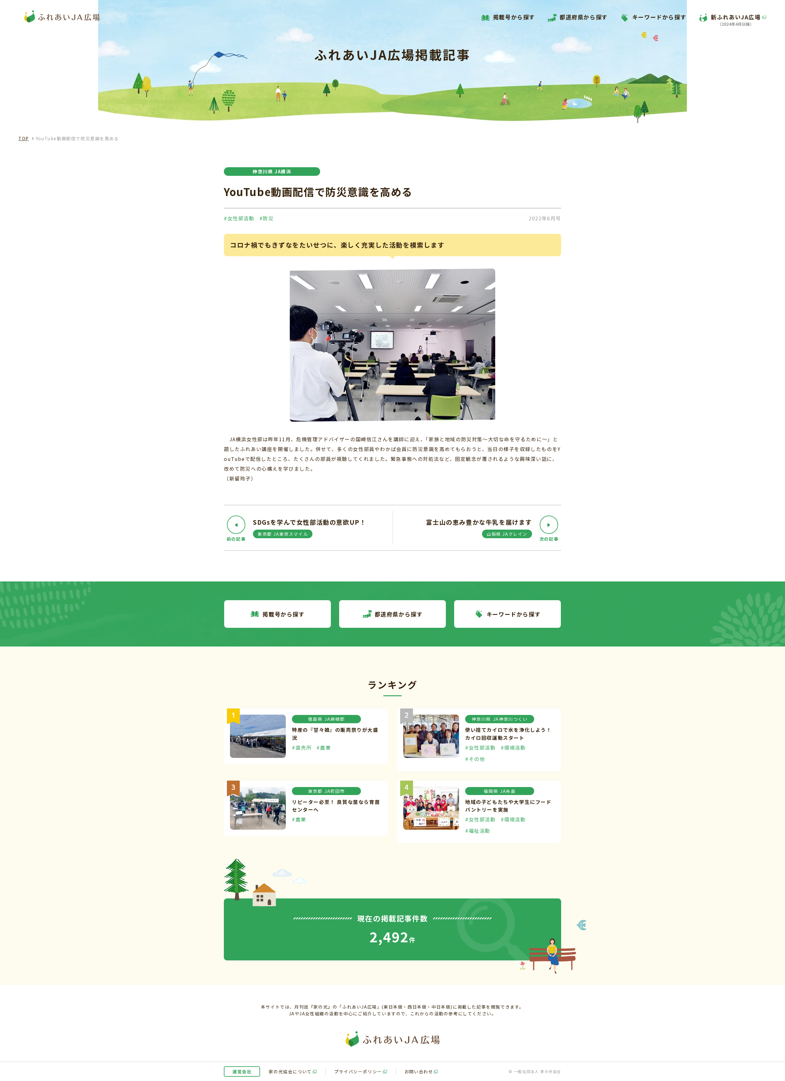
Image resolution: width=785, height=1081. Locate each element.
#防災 (266, 218)
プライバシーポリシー (358, 1071)
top (23, 138)
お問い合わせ (418, 1071)
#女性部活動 (239, 218)
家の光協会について (290, 1071)
